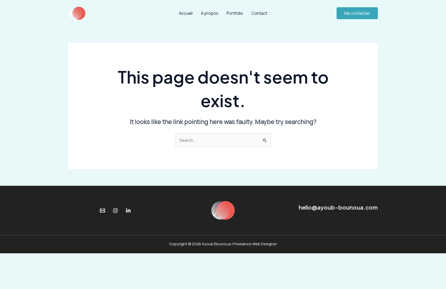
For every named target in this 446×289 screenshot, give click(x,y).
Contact (259, 13)
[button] (357, 13)
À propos (209, 13)
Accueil (186, 13)
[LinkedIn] (128, 210)
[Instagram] (115, 210)
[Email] (102, 210)
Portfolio (235, 13)
